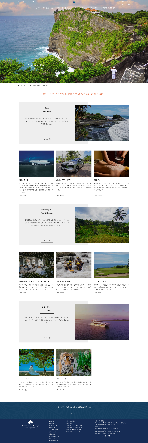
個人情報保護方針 (54, 436)
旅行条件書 (52, 427)
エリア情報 (103, 8)
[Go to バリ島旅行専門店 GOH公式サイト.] (18, 85)
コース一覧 (47, 139)
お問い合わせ (74, 413)
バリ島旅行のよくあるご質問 (74, 425)
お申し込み (52, 434)
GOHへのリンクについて (73, 432)
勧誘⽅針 (51, 438)
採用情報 (51, 423)
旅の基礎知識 (69, 423)
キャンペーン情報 (78, 8)
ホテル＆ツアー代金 (42, 8)
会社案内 (51, 421)
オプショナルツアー (91, 8)
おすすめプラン (55, 8)
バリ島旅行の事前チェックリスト (75, 427)
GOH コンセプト (53, 429)
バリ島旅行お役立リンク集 (73, 429)
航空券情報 (111, 8)
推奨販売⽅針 (53, 440)
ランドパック (66, 8)
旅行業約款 (52, 425)
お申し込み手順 (70, 421)
